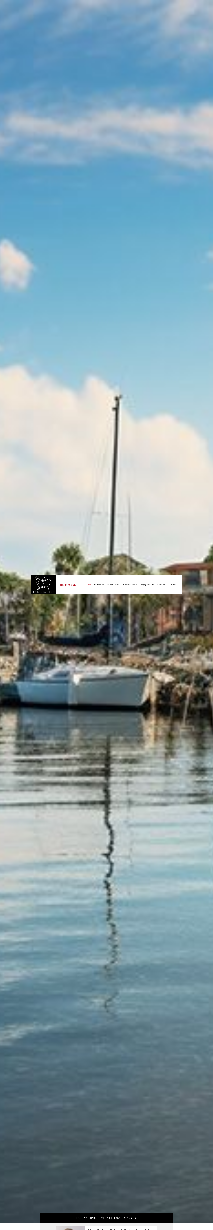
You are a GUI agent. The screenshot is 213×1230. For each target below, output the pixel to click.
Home (89, 585)
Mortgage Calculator (147, 585)
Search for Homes (113, 585)
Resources (161, 585)
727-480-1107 (70, 584)
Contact (173, 585)
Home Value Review (130, 585)
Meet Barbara (99, 585)
